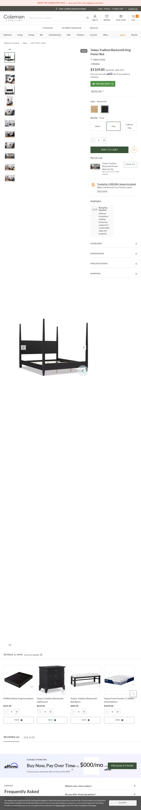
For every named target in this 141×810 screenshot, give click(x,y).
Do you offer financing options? (80, 794)
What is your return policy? (78, 786)
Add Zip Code (96, 91)
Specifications (99, 264)
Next (133, 693)
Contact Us (133, 9)
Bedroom (8, 35)
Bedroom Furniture (11, 43)
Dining (31, 35)
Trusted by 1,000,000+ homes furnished (116, 184)
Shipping (95, 274)
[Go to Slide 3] (10, 79)
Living (20, 35)
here (94, 805)
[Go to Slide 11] (10, 167)
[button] (95, 18)
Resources (94, 28)
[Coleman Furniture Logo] (14, 20)
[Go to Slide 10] (10, 156)
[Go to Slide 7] (10, 123)
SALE (122, 35)
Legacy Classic (99, 59)
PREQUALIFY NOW (122, 766)
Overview (96, 244)
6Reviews (95, 63)
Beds (25, 43)
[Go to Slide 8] (10, 134)
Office (105, 35)
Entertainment (55, 35)
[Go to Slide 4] (10, 90)
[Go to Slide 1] (10, 57)
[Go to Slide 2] (10, 68)
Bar (41, 35)
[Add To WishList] (134, 150)
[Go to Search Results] (87, 18)
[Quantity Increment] (104, 140)
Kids (69, 35)
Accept (123, 803)
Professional (48, 28)
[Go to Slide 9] (10, 145)
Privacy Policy (61, 805)
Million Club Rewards (71, 28)
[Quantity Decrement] (93, 140)
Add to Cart (109, 150)
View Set (130, 164)
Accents (93, 35)
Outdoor (80, 35)
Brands (134, 35)
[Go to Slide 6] (10, 112)
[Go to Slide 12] (10, 178)
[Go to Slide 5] (10, 101)
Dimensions (97, 254)
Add (16, 720)
